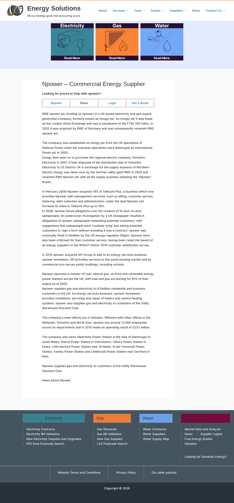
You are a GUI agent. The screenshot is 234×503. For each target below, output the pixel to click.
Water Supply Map (156, 439)
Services (119, 10)
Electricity (72, 41)
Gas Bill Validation (109, 434)
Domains (191, 443)
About (102, 10)
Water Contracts (154, 429)
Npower (56, 103)
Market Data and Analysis (202, 429)
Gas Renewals (107, 429)
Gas (117, 41)
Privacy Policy (126, 472)
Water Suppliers (154, 434)
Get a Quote (140, 103)
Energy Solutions (54, 8)
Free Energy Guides (198, 439)
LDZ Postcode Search (112, 443)
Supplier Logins (211, 434)
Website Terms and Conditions (79, 472)
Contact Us (214, 10)
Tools (137, 10)
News (196, 10)
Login (112, 103)
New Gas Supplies (109, 439)
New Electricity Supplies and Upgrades (53, 439)
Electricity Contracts (40, 429)
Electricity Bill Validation (43, 434)
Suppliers (176, 10)
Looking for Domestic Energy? (206, 456)
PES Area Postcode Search (45, 443)
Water (162, 41)
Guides (156, 10)
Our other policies (164, 472)
